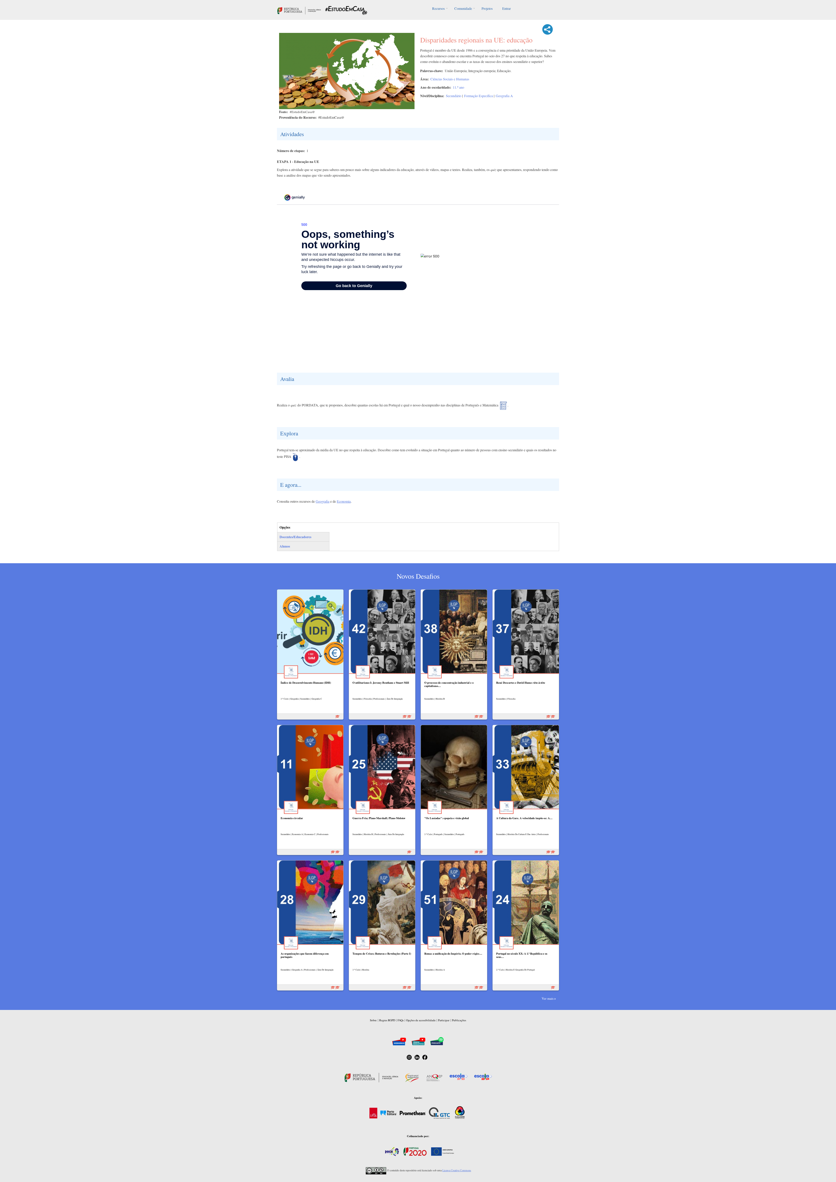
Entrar (506, 8)
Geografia (322, 501)
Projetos (487, 8)
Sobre (373, 1020)
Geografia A (504, 95)
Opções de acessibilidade (421, 1020)
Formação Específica (478, 95)
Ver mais (548, 998)
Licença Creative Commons (456, 1170)
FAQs (401, 1020)
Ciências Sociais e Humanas (449, 79)
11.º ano (458, 87)
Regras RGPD (387, 1020)
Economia (344, 501)
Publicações (459, 1020)
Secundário (453, 95)
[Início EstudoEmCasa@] (299, 10)
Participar (443, 1020)
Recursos (438, 8)
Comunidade (463, 8)
